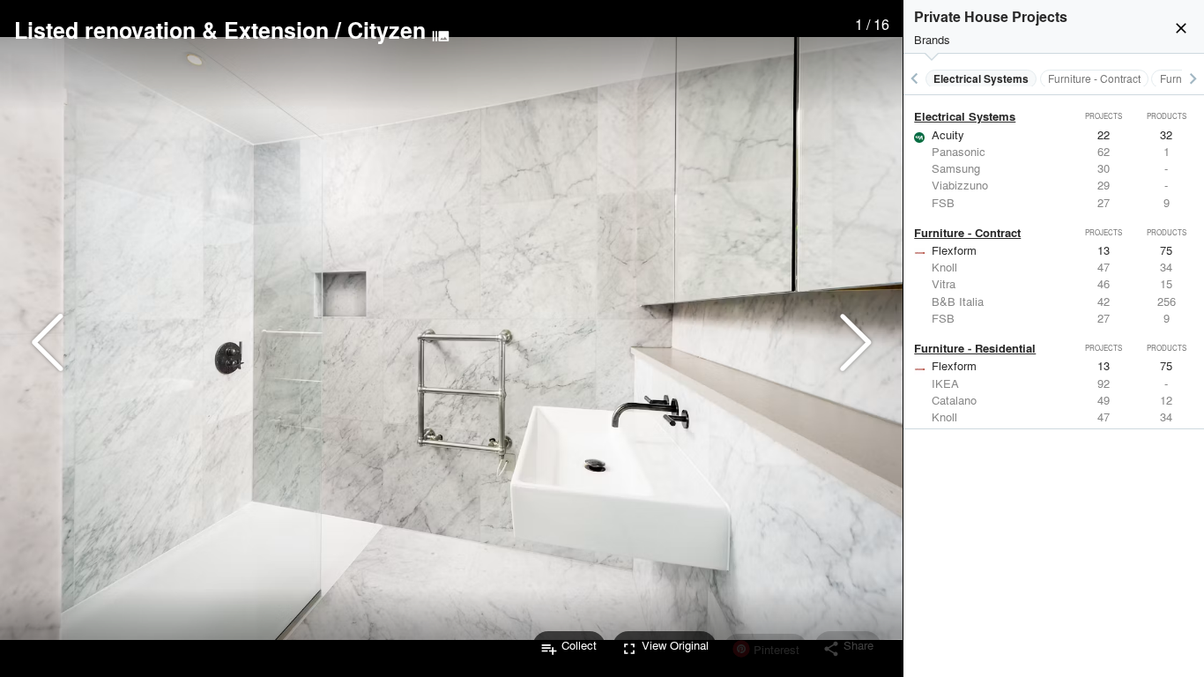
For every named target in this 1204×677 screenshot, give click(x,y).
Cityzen (386, 30)
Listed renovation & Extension (171, 30)
